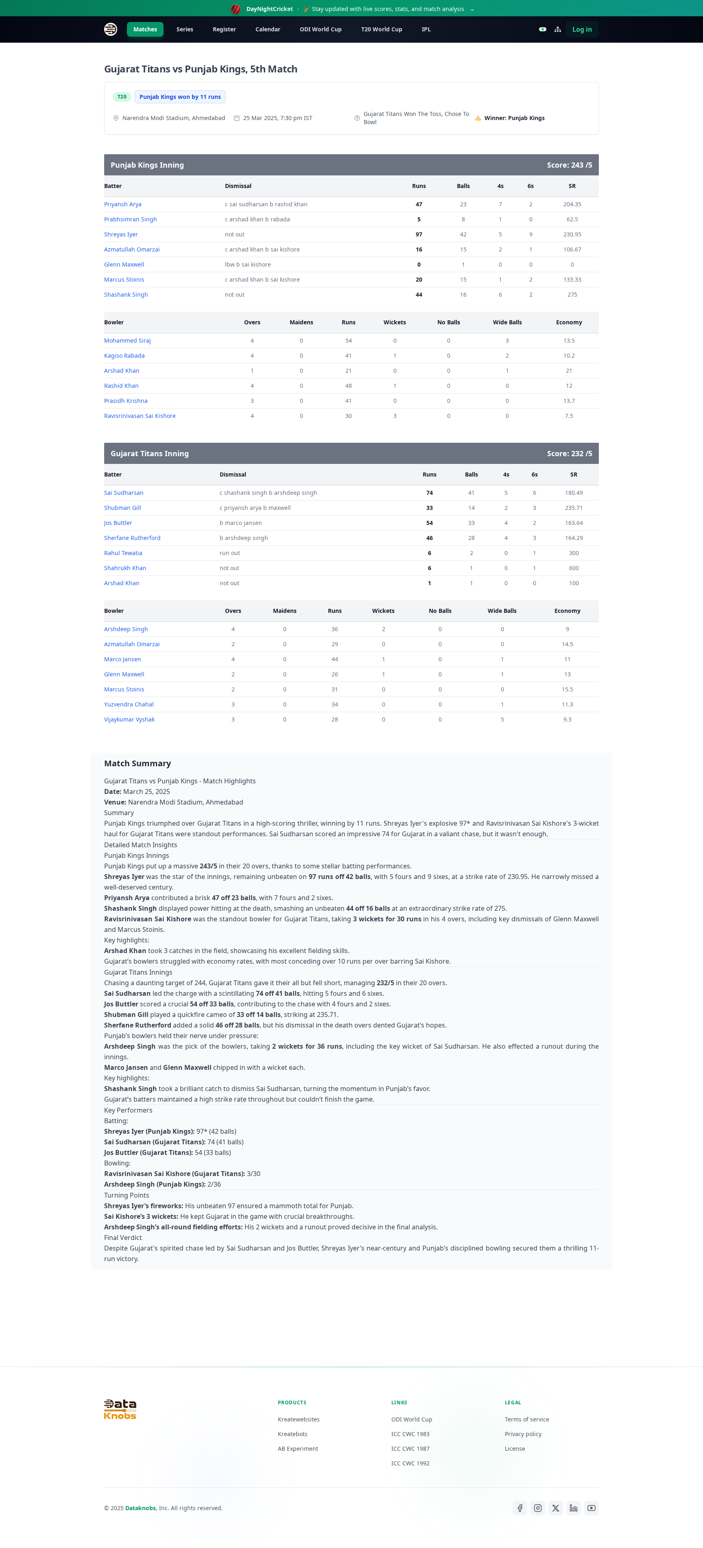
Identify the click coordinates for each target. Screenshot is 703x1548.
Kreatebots (293, 1434)
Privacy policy (523, 1434)
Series (185, 29)
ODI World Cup (321, 29)
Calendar (267, 29)
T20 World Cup (381, 29)
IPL (426, 29)
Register (224, 29)
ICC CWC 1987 (410, 1448)
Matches (145, 29)
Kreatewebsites (299, 1419)
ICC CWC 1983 (410, 1434)
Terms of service (527, 1419)
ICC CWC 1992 (410, 1463)
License (515, 1448)
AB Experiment (298, 1448)
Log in (582, 29)
